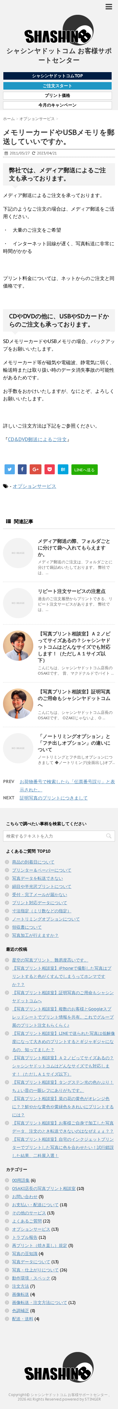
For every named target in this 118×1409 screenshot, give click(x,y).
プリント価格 (57, 95)
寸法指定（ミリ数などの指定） (41, 911)
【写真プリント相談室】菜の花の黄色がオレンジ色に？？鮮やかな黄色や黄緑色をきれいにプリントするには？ (63, 1107)
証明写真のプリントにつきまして (54, 798)
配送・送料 (22, 1319)
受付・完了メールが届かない (39, 894)
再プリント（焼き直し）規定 (39, 1245)
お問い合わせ (25, 1196)
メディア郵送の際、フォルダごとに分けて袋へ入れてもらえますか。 (74, 547)
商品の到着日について (33, 862)
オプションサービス (34, 486)
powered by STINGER (81, 1399)
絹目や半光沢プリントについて (41, 886)
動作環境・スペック (31, 1278)
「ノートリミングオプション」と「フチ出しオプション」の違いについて (74, 742)
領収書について (27, 927)
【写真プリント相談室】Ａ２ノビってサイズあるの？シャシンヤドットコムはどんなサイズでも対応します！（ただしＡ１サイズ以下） (74, 647)
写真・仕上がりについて (35, 1270)
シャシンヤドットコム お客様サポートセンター (59, 55)
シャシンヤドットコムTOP (57, 75)
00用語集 (21, 1180)
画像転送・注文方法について (39, 1302)
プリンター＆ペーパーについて (41, 870)
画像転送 (20, 1294)
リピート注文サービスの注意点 (72, 591)
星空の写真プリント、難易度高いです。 (50, 960)
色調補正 (20, 1310)
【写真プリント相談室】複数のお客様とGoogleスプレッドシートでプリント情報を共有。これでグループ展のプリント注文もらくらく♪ (63, 1017)
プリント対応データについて (39, 902)
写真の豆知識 (25, 1253)
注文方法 (20, 1286)
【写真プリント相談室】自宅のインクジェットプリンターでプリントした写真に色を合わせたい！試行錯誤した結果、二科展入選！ (63, 1147)
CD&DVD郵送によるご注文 (37, 439)
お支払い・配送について (35, 1204)
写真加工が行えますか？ (35, 935)
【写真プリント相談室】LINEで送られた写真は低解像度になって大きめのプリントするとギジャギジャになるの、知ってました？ (63, 1041)
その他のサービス (29, 1213)
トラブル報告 (25, 1237)
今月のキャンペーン (57, 105)
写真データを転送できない (37, 878)
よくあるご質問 (27, 1221)
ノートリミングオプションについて (46, 919)
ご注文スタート (57, 85)
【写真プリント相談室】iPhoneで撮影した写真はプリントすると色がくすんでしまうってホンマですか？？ (61, 976)
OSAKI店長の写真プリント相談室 (44, 1188)
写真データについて (31, 1261)
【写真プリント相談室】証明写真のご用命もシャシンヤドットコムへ (74, 698)
